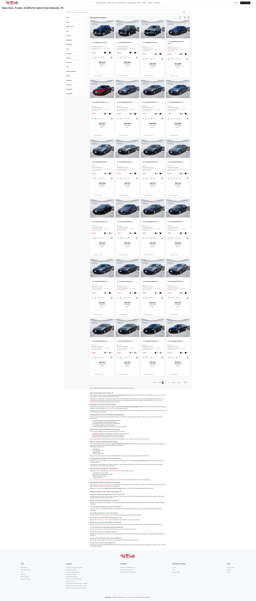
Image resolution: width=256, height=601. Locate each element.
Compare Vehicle (98, 75)
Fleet (22, 572)
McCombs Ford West (71, 569)
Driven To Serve (112, 2)
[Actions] (111, 42)
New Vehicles (24, 567)
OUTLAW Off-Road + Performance (128, 572)
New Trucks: (96, 436)
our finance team (116, 470)
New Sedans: (96, 433)
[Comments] (112, 57)
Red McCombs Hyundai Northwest (74, 567)
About (138, 2)
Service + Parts (122, 2)
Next (174, 382)
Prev (159, 382)
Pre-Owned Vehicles (26, 569)
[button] (112, 29)
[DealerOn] (108, 597)
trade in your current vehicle (104, 519)
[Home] (96, 3)
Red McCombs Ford (70, 581)
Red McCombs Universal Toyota (73, 579)
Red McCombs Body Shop (126, 569)
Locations (150, 2)
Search (184, 12)
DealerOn (125, 597)
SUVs (91, 396)
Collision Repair (131, 2)
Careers (144, 2)
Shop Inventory (245, 2)
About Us (229, 569)
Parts (173, 569)
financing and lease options (106, 515)
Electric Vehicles (25, 576)
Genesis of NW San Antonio (72, 572)
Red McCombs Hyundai (71, 576)
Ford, (106, 408)
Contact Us (157, 2)
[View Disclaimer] (104, 57)
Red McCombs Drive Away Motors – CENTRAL (77, 583)
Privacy (134, 597)
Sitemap (130, 597)
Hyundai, (114, 408)
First (154, 382)
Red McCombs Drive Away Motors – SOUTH (76, 585)
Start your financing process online (99, 479)
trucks (161, 395)
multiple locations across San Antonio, (103, 484)
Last (179, 382)
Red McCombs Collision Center (127, 567)
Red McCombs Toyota (71, 574)
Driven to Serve (230, 567)
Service (174, 567)
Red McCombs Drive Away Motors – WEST (76, 588)
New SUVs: (95, 435)
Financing (23, 574)
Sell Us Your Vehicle (25, 579)
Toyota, (110, 408)
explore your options (117, 479)
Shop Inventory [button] (102, 2)
